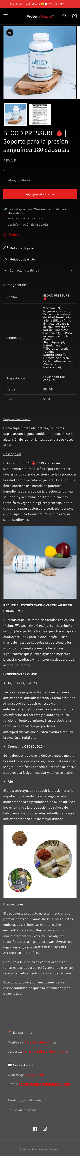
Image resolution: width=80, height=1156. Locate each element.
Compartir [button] (16, 234)
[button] (5, 16)
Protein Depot (33, 1149)
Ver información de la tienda (28, 225)
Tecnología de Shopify (50, 1149)
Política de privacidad (23, 1110)
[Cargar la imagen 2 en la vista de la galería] (40, 114)
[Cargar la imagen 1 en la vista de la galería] (15, 114)
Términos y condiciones (24, 1100)
